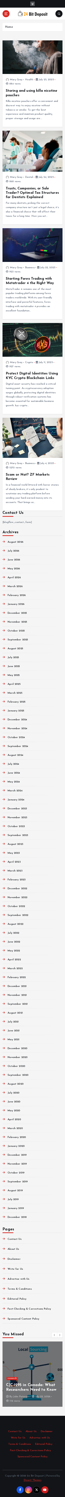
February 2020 (17, 1137)
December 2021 (17, 986)
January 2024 (16, 799)
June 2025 (14, 666)
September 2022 (18, 915)
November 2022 (17, 897)
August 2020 (15, 1084)
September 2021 (18, 1004)
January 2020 (16, 1146)
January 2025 (16, 710)
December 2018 (17, 1217)
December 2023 (17, 808)
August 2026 (15, 542)
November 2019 (17, 1164)
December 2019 (17, 1155)
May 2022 (14, 950)
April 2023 (14, 862)
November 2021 (17, 995)
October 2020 (16, 1066)
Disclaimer (14, 1259)
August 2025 (15, 648)
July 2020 (13, 1093)
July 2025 (13, 657)
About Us (13, 1249)
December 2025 (17, 613)
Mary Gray (16, 79)
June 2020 (14, 1101)
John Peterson (21, 1396)
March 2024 (15, 790)
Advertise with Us (18, 1279)
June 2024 (14, 773)
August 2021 (15, 1013)
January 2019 (16, 1208)
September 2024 (18, 746)
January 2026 (16, 604)
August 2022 (15, 924)
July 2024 (13, 764)
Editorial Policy (17, 1299)
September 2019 (18, 1181)
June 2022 (14, 942)
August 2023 (15, 844)
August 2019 (15, 1190)
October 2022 (16, 906)
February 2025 (16, 702)
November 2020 (17, 1057)
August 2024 (15, 755)
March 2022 (15, 968)
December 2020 (17, 1048)
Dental (29, 177)
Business (30, 267)
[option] (32, 1374)
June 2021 (14, 1030)
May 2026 (14, 568)
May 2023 (14, 853)
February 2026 (17, 595)
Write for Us (15, 1269)
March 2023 (15, 870)
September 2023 (18, 835)
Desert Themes (33, 1480)
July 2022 (13, 933)
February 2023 (16, 879)
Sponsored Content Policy (23, 1319)
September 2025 (18, 639)
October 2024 (16, 737)
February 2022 (17, 977)
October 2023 (16, 826)
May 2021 (13, 1039)
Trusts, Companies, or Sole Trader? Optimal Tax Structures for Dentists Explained (32, 193)
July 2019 (13, 1199)
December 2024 (17, 719)
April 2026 (14, 577)
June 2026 (14, 559)
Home (9, 27)
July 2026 (13, 551)
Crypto (29, 362)
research (12, 1378)
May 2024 (14, 781)
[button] (54, 1335)
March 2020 (15, 1128)
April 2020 (14, 1119)
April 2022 (14, 959)
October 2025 (16, 631)
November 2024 (17, 728)
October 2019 (16, 1172)
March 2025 (15, 693)
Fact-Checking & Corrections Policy (29, 1309)
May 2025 (14, 675)
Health (29, 79)
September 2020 (18, 1075)
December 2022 (17, 888)
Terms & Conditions (20, 1289)
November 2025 (17, 622)
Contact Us (14, 1239)
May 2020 (14, 1110)
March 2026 (15, 586)
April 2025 (14, 684)
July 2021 (13, 1021)
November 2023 (17, 817)
